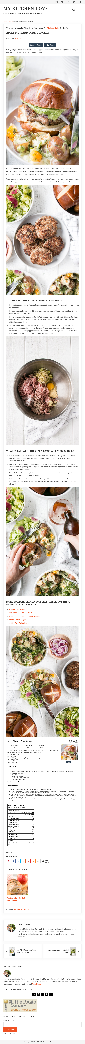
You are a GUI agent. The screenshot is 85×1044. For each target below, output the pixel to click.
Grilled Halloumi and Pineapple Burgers (24, 616)
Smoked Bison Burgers (17, 619)
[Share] (13, 861)
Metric (19, 782)
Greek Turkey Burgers (17, 609)
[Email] (38, 861)
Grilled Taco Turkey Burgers (19, 623)
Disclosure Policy (53, 28)
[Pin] (8, 861)
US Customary (11, 782)
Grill (24, 909)
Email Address (9, 1020)
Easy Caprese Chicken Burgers (20, 613)
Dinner (11, 21)
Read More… (37, 984)
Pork (28, 909)
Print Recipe (50, 45)
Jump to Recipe (36, 45)
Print (69, 762)
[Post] (18, 861)
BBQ (15, 909)
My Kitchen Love (25, 8)
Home (5, 21)
